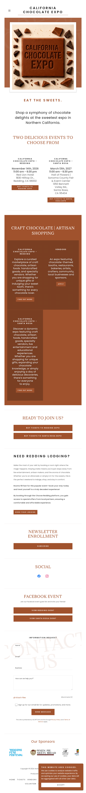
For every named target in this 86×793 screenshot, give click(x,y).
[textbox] (43, 644)
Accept (61, 785)
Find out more (25, 299)
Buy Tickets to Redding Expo (25, 188)
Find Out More (25, 390)
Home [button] (12, 779)
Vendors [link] (32, 779)
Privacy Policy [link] (55, 720)
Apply (61, 284)
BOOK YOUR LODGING (25, 512)
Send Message (43, 712)
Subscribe (43, 546)
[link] (43, 12)
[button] (12, 10)
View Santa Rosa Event (43, 618)
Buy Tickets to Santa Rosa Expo (61, 200)
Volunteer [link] (31, 784)
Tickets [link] (21, 779)
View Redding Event (43, 610)
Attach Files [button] (20, 697)
